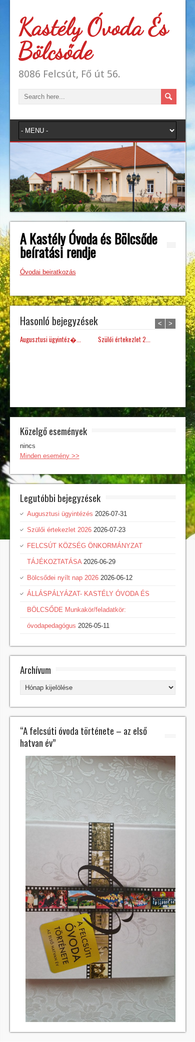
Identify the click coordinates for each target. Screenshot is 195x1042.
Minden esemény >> (50, 456)
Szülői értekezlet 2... (124, 339)
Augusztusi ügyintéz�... (50, 339)
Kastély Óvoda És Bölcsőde (93, 38)
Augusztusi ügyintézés (60, 514)
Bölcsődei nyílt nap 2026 (62, 577)
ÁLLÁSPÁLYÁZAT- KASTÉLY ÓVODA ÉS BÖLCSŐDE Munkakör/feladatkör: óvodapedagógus (88, 609)
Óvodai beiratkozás (48, 272)
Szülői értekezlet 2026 (59, 529)
